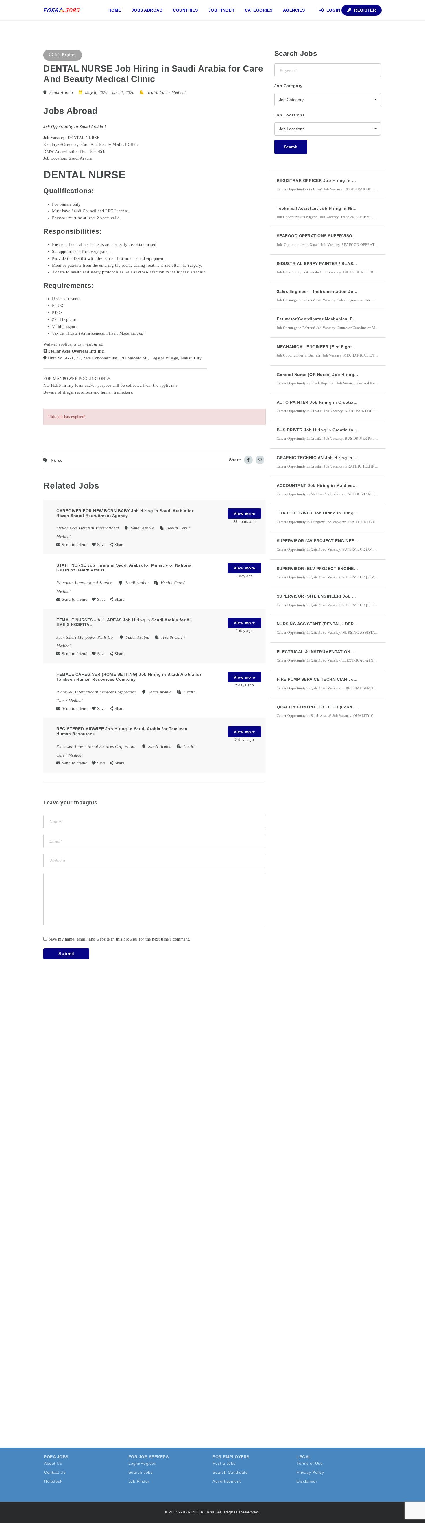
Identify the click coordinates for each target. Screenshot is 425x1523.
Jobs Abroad (147, 10)
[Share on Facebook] (248, 460)
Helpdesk (53, 1481)
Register (364, 10)
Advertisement (226, 1481)
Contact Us (55, 1472)
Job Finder (221, 10)
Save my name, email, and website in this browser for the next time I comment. (120, 939)
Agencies (294, 10)
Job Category (288, 85)
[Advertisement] (317, 830)
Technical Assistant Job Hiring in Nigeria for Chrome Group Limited (348, 208)
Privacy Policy (310, 1472)
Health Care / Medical (166, 92)
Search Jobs (140, 1472)
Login (332, 10)
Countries (185, 10)
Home (114, 10)
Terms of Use (310, 1463)
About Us (53, 1463)
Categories (259, 10)
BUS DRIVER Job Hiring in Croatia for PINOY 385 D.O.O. (335, 430)
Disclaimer (307, 1481)
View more (244, 513)
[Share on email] (260, 460)
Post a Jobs (224, 1463)
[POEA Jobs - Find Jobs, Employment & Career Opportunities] (61, 10)
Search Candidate (230, 1472)
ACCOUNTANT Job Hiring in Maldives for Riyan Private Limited (343, 485)
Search (291, 147)
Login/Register (142, 1463)
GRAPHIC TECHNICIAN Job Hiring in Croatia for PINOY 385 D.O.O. (345, 457)
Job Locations (289, 115)
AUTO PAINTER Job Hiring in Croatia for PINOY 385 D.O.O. (338, 402)
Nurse (57, 460)
